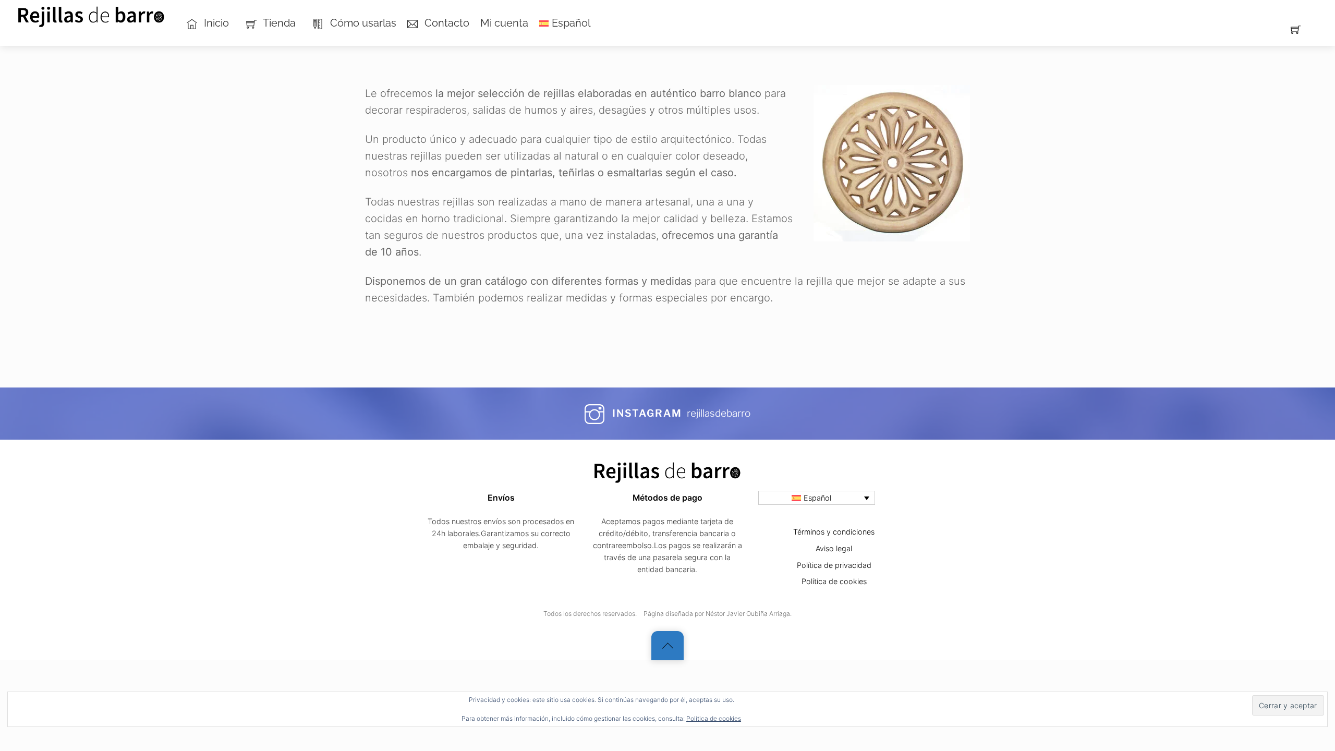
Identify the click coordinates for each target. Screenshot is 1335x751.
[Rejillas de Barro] (91, 14)
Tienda (278, 23)
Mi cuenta (504, 23)
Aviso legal (834, 548)
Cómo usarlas (361, 23)
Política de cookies (713, 718)
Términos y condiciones (834, 531)
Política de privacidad (834, 565)
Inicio (215, 23)
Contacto (445, 23)
